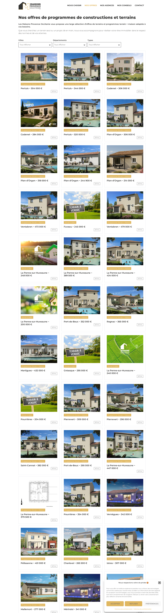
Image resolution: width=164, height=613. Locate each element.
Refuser (134, 604)
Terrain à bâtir (70, 222)
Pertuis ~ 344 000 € (74, 88)
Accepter (115, 604)
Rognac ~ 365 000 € (117, 321)
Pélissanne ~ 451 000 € (33, 563)
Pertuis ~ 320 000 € (74, 134)
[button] (159, 583)
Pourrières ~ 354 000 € (76, 514)
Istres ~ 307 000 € (116, 563)
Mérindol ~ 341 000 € (75, 609)
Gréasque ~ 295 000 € (76, 370)
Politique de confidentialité (123, 609)
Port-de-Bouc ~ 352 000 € (78, 321)
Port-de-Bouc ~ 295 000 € (78, 465)
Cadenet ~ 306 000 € (118, 88)
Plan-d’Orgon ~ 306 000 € (121, 134)
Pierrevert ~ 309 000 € (76, 419)
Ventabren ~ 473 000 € (33, 226)
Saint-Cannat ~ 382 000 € (34, 465)
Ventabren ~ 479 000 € (119, 226)
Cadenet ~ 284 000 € (32, 134)
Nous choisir (74, 5)
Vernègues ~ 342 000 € (119, 514)
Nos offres (91, 5)
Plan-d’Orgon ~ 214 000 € (120, 180)
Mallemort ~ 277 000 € (33, 609)
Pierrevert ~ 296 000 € (119, 419)
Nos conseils (124, 5)
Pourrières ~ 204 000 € (33, 419)
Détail (54, 91)
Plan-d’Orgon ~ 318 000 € (34, 180)
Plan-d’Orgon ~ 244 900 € (78, 180)
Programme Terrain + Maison (33, 84)
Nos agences (107, 5)
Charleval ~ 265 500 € (75, 563)
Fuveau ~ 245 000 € (74, 226)
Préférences (152, 604)
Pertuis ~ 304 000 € (31, 88)
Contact (139, 5)
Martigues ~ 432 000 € (33, 370)
